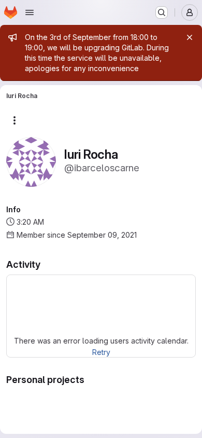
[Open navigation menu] (29, 12)
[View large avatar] (31, 161)
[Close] (189, 37)
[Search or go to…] (161, 12)
